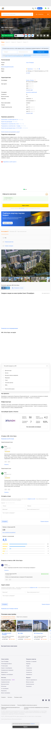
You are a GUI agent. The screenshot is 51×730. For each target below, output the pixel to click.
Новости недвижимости (31, 679)
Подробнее (33, 723)
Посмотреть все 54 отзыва (7, 438)
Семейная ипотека (5, 682)
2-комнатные (29, 670)
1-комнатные (29, 668)
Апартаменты (29, 674)
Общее (2, 42)
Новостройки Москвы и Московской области (11, 719)
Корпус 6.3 (13, 42)
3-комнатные (29, 672)
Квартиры (28, 663)
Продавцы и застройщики (7, 674)
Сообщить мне (40, 51)
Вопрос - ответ (27, 20)
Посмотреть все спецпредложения (9, 328)
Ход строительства (11, 20)
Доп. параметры (39, 14)
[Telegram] (8, 288)
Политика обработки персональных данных (27, 705)
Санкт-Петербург (30, 62)
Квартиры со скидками (31, 661)
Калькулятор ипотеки (8, 679)
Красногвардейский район (7, 66)
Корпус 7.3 (25, 42)
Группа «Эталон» (30, 80)
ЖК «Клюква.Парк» (38, 633)
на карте (28, 73)
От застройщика (4, 688)
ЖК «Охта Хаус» (22, 208)
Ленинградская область (6, 663)
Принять (25, 726)
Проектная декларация (9, 121)
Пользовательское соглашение (8, 705)
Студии (27, 665)
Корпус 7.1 (19, 42)
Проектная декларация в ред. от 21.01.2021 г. (14, 128)
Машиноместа (4, 672)
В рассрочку (4, 690)
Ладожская (30, 68)
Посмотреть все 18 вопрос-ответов (9, 608)
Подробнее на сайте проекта (9, 161)
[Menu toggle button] (48, 8)
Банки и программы (5, 692)
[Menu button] (46, 8)
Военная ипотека (5, 684)
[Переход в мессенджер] (49, 700)
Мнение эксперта (30, 682)
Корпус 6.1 (7, 42)
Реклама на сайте (18, 697)
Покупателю (29, 686)
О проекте (3, 697)
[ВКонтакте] (3, 288)
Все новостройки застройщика (33, 426)
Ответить (6, 464)
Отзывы (19, 20)
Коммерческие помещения (7, 670)
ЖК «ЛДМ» (20, 633)
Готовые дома (4, 665)
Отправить (4, 521)
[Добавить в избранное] (37, 35)
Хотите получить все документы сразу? (10, 131)
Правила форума (45, 521)
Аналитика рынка (30, 684)
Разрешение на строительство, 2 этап (12, 123)
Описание (3, 20)
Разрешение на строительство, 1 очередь (13, 126)
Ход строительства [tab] (21, 231)
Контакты (10, 697)
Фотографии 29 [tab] (4, 231)
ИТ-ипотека (3, 686)
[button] (49, 251)
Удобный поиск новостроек (9, 14)
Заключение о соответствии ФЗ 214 (12, 119)
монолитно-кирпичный (31, 92)
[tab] (8, 617)
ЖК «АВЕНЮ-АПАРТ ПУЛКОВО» (6, 634)
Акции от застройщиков (6, 668)
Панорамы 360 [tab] (12, 231)
